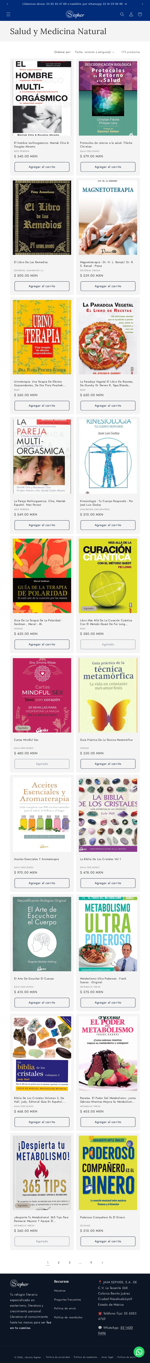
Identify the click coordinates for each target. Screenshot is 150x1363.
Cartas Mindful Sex (26, 740)
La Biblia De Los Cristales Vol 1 (100, 859)
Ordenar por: (62, 52)
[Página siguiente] (102, 1262)
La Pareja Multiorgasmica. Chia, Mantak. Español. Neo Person (40, 503)
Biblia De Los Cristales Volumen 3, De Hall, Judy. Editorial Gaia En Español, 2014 (39, 1100)
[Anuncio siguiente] (142, 4)
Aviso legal (107, 1357)
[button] (8, 14)
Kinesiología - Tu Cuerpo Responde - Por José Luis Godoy (106, 503)
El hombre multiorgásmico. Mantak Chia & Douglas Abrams (41, 144)
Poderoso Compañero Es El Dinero (102, 1217)
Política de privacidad (58, 1357)
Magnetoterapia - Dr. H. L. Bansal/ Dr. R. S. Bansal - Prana (107, 264)
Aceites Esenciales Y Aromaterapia (36, 859)
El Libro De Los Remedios (31, 262)
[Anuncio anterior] (7, 4)
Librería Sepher (33, 1357)
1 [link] (48, 1262)
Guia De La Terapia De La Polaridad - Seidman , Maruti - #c (38, 622)
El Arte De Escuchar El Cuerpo (34, 979)
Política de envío (126, 1357)
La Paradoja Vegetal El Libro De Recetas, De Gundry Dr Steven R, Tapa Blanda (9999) (106, 384)
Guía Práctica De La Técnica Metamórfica (106, 740)
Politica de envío (65, 1308)
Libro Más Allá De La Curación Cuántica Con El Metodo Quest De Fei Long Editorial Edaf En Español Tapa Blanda (106, 622)
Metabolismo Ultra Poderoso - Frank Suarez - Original (103, 980)
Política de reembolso (68, 1317)
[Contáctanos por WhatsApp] (139, 1352)
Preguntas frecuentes (67, 1300)
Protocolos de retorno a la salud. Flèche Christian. (106, 144)
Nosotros (59, 1291)
